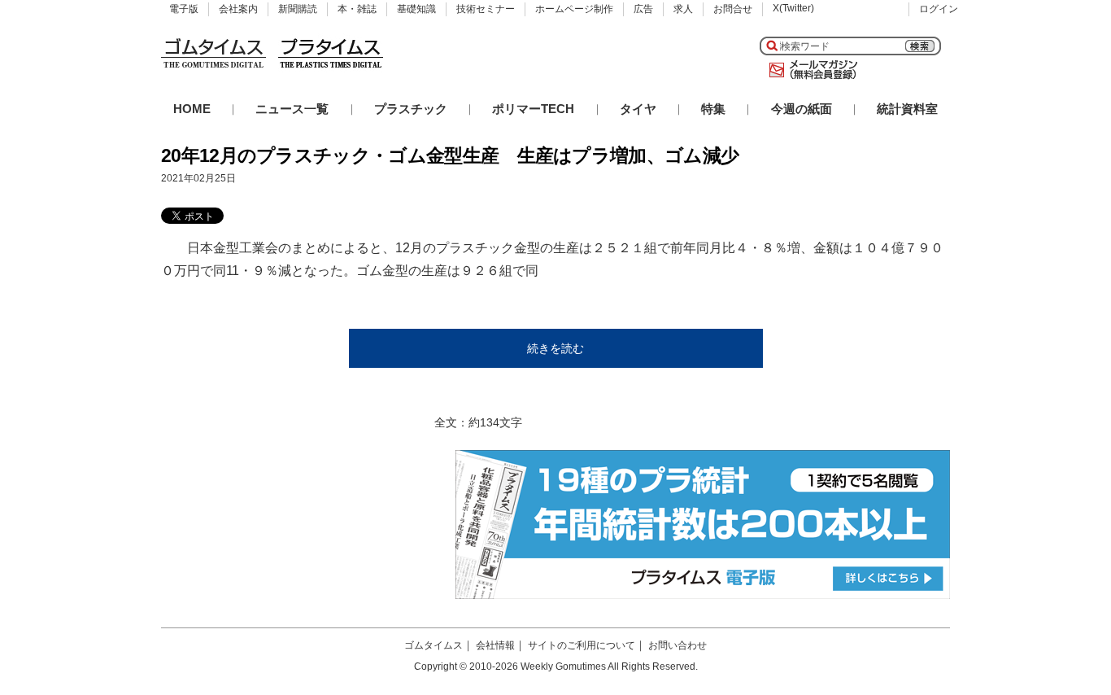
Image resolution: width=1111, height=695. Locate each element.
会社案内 (238, 9)
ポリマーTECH (533, 109)
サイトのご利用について (581, 645)
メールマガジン (810, 70)
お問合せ (732, 9)
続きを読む (555, 348)
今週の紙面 (801, 109)
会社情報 (495, 645)
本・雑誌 (357, 9)
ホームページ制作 (574, 9)
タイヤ (638, 109)
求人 (683, 9)
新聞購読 (297, 9)
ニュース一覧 (292, 109)
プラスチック (410, 109)
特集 (713, 109)
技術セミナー (485, 9)
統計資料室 (907, 109)
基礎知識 (416, 9)
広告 (643, 9)
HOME (192, 109)
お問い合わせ (677, 645)
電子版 (183, 9)
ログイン (938, 9)
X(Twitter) (793, 8)
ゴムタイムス (433, 645)
